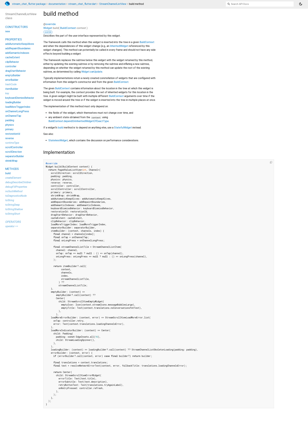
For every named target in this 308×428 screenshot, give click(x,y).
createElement (13, 177)
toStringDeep (12, 204)
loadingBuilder (13, 102)
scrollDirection (13, 151)
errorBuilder (11, 79)
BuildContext (68, 28)
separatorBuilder (14, 156)
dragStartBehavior (15, 70)
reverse (9, 138)
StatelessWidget (58, 140)
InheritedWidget (119, 46)
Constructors (16, 27)
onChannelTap (13, 115)
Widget (47, 28)
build (60, 127)
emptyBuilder (12, 75)
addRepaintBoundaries (17, 48)
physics (9, 124)
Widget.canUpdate (91, 71)
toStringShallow (14, 209)
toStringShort (12, 213)
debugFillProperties (16, 186)
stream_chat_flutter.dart (82, 3)
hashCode (11, 84)
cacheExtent (12, 57)
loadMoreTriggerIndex (17, 106)
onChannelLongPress (17, 111)
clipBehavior (12, 61)
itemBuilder (11, 88)
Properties (13, 39)
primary (9, 129)
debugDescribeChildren (18, 182)
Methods (12, 168)
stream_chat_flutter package (29, 3)
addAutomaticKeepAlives (19, 43)
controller (10, 66)
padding (9, 120)
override (51, 24)
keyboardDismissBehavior (19, 97)
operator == (11, 226)
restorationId (12, 133)
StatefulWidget (123, 127)
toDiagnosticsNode (16, 195)
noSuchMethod (13, 191)
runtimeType (12, 142)
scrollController (14, 147)
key (7, 93)
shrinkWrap (11, 160)
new (7, 31)
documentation (57, 3)
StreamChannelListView (112, 3)
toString (9, 200)
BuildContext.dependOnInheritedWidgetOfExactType (78, 121)
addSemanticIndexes (17, 52)
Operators (13, 221)
